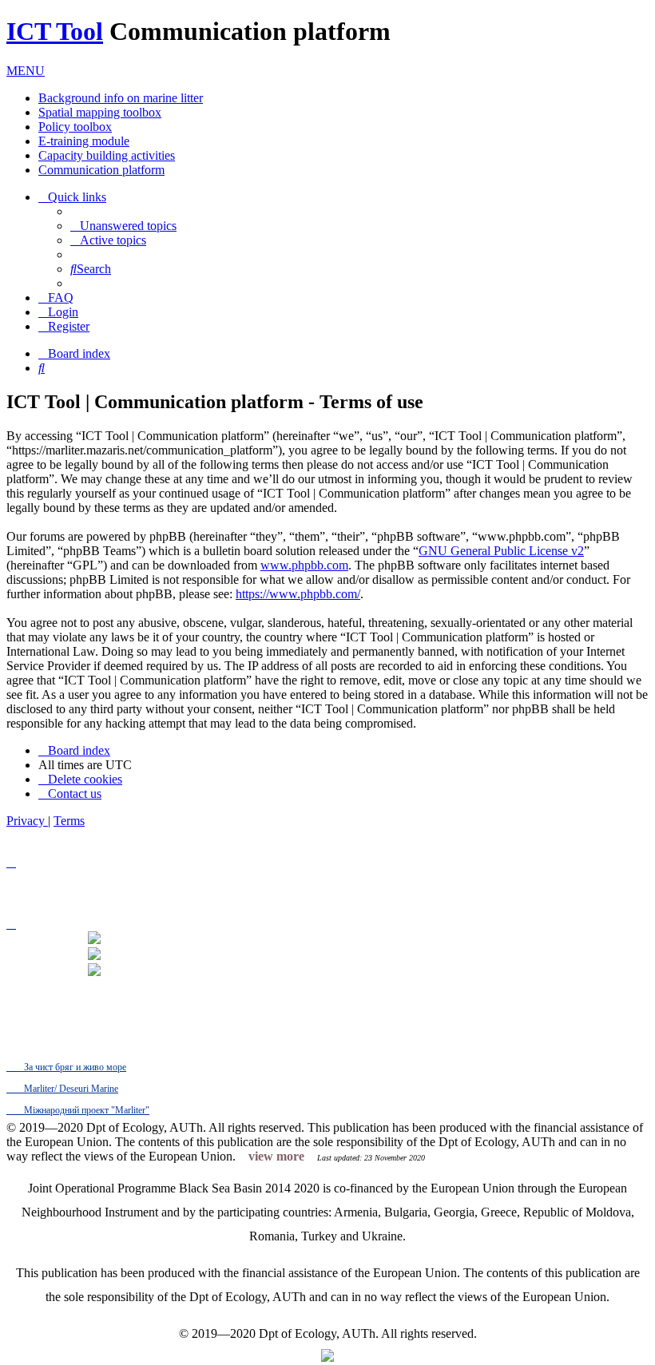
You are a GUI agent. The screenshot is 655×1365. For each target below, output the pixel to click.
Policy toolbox (75, 126)
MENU (25, 70)
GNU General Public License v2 (501, 551)
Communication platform (101, 170)
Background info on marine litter (120, 98)
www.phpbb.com (304, 565)
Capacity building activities (106, 155)
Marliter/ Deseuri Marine (70, 1088)
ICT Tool (54, 31)
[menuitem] (123, 225)
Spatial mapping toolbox (99, 112)
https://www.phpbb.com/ (298, 594)
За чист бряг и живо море (74, 1067)
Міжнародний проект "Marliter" (85, 1110)
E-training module (83, 141)
